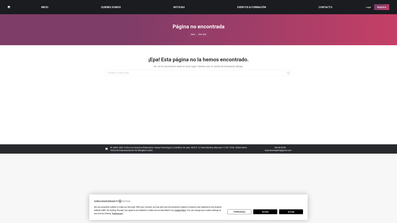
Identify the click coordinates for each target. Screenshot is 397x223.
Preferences (239, 212)
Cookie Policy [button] (180, 210)
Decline (265, 212)
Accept (291, 212)
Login (368, 7)
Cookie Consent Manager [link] (105, 201)
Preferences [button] (117, 213)
